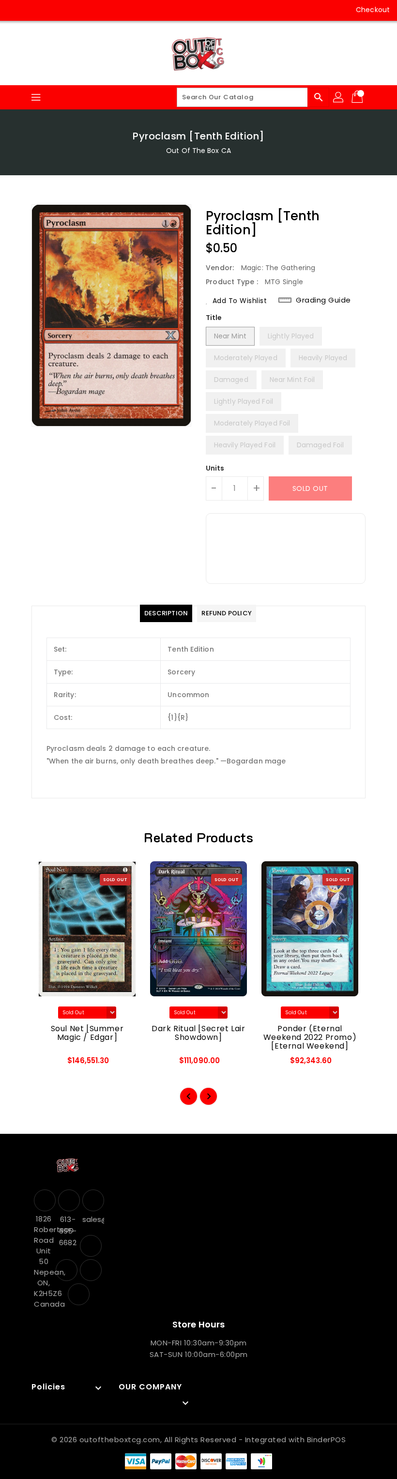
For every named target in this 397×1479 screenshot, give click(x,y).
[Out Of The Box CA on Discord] (70, 9)
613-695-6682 (67, 1231)
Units (215, 468)
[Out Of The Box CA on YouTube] (52, 9)
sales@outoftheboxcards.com (92, 1219)
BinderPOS (326, 1439)
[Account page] (339, 97)
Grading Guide (323, 300)
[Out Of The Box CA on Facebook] (15, 9)
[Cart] (358, 97)
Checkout (373, 10)
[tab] (166, 613)
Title (214, 317)
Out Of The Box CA (198, 150)
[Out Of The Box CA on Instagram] (34, 9)
